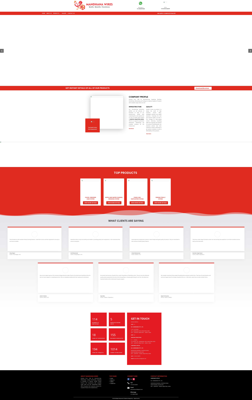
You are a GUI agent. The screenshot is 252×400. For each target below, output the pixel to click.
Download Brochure (202, 88)
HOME (43, 13)
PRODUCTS (56, 13)
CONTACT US (71, 13)
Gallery (111, 381)
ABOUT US (49, 13)
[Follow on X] (131, 379)
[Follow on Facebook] (128, 379)
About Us (112, 380)
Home (111, 378)
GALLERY (64, 13)
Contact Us (112, 383)
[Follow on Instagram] (134, 379)
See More (131, 128)
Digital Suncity (137, 398)
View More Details (90, 203)
